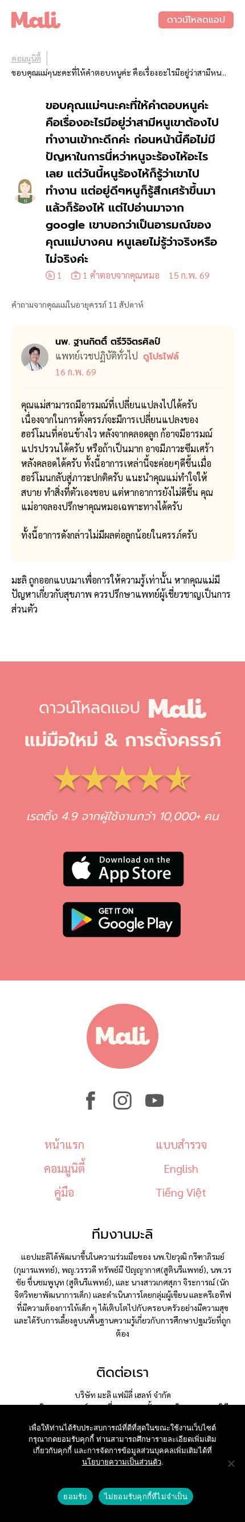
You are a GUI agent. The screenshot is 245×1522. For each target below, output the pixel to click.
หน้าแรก (64, 1144)
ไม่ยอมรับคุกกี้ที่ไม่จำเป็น (145, 1496)
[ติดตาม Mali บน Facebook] (90, 1106)
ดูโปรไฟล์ (161, 356)
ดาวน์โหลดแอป (196, 20)
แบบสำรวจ (181, 1144)
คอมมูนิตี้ (26, 58)
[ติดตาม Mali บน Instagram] (122, 1106)
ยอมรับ (75, 1496)
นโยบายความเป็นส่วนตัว (121, 1461)
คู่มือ (64, 1192)
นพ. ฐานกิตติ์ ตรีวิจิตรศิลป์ (107, 342)
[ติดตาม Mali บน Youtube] (154, 1106)
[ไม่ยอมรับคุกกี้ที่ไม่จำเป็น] (230, 1463)
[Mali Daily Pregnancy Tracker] (84, 19)
